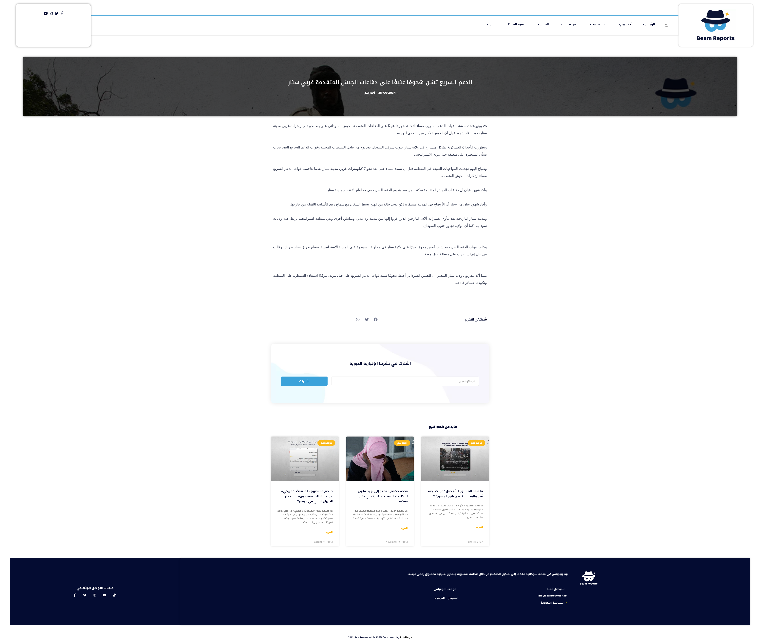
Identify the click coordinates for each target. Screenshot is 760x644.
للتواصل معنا (556, 589)
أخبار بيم (626, 24)
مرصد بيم (598, 24)
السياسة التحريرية (553, 602)
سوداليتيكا (516, 24)
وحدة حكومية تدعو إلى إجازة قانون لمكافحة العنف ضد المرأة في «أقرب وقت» (382, 496)
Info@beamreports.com (552, 595)
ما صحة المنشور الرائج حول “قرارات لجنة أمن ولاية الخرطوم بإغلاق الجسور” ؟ (455, 493)
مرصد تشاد (568, 24)
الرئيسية (649, 24)
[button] (667, 25)
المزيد (493, 24)
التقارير (544, 24)
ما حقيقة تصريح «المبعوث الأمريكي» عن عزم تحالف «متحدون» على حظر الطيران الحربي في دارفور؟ (307, 496)
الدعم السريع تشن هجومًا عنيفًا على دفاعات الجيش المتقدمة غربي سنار (380, 82)
